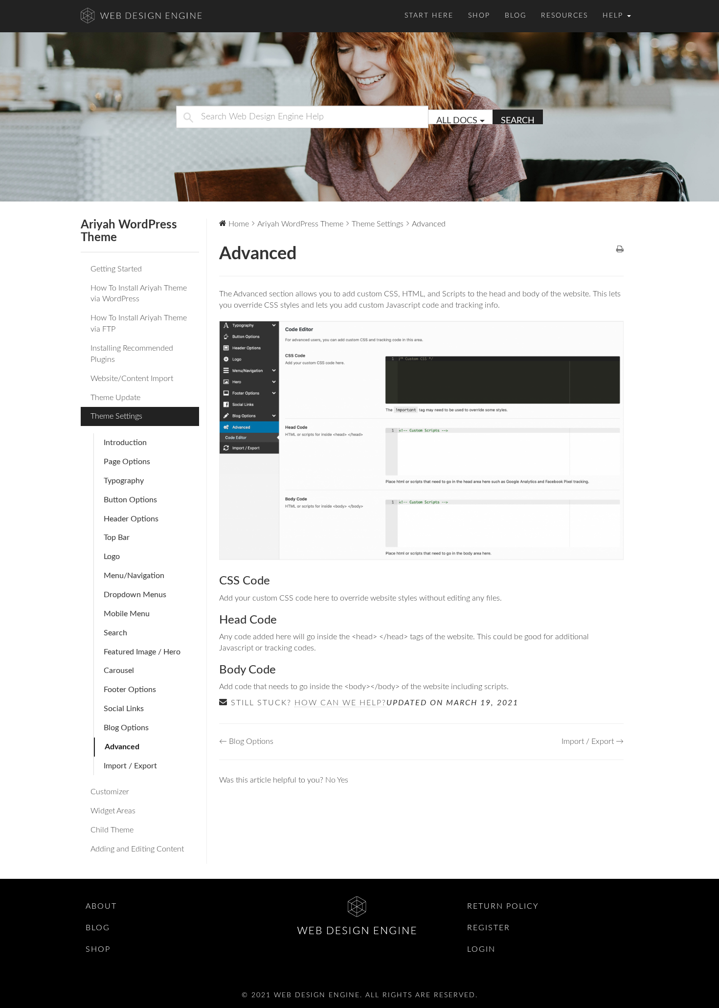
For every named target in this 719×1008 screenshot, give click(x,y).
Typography (124, 481)
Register (488, 928)
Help (614, 15)
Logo (112, 556)
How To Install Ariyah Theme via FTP (138, 323)
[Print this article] (620, 250)
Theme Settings (116, 416)
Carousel (119, 670)
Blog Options (126, 728)
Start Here (428, 15)
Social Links (124, 709)
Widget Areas (112, 811)
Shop (479, 15)
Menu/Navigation (134, 576)
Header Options (131, 519)
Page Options (127, 462)
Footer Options (130, 690)
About (101, 906)
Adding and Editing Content (137, 849)
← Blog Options (246, 741)
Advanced (122, 747)
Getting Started (116, 269)
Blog (515, 15)
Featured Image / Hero (142, 652)
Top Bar (117, 537)
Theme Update (115, 398)
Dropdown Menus (135, 595)
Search (518, 120)
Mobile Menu (127, 614)
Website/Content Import (131, 378)
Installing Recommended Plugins (131, 353)
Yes (342, 780)
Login (481, 949)
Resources (564, 15)
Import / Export (130, 766)
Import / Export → (593, 741)
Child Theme (112, 830)
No (331, 780)
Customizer (109, 792)
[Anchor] (275, 581)
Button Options (130, 500)
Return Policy (503, 906)
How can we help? (340, 703)
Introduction (125, 443)
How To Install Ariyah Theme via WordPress (138, 293)
